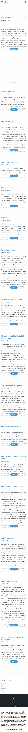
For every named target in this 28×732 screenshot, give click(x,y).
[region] (14, 719)
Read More (14, 109)
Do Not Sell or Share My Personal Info (14, 729)
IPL (2, 6)
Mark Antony (3, 688)
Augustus (2, 685)
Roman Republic (4, 683)
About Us (14, 701)
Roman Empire (3, 687)
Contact (14, 703)
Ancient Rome (3, 692)
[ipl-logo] (6, 3)
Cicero (2, 690)
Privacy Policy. (15, 726)
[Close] (26, 709)
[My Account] (25, 2)
